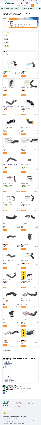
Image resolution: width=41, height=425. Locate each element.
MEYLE (6, 42)
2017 (26, 24)
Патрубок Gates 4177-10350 (8, 260)
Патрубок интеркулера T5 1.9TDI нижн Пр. (28, 125)
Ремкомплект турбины (7, 54)
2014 (20, 24)
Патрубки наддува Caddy (7, 363)
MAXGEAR (6, 39)
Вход (37, 0)
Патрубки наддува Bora (7, 362)
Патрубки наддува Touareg (8, 378)
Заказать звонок (18, 405)
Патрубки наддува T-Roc (7, 376)
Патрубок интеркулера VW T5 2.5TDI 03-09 (10, 164)
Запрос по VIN (17, 406)
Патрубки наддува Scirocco (8, 373)
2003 (11, 26)
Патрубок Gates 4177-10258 (26, 183)
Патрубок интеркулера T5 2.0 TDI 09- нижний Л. (29, 107)
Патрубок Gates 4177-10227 (26, 164)
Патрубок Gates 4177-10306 (8, 279)
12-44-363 (23, 2)
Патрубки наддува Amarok (7, 361)
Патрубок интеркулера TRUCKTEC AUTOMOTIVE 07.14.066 (29, 88)
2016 (24, 24)
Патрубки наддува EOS (7, 366)
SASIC (6, 43)
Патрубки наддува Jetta (7, 368)
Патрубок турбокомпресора (26, 202)
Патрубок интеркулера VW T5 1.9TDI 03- (10, 337)
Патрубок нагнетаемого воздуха (27, 279)
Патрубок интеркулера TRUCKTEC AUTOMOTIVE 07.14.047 (11, 145)
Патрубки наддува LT (7, 369)
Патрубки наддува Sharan (7, 375)
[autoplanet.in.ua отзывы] (6, 413)
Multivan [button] (27, 18)
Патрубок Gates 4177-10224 (8, 183)
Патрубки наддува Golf (7, 367)
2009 (24, 26)
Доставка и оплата (26, 0)
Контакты (33, 0)
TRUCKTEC (6, 45)
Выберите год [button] (13, 18)
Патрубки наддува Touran (7, 379)
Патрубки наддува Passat (7, 370)
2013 (18, 24)
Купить (5, 76)
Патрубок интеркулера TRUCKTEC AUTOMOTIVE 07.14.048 (11, 107)
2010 (11, 24)
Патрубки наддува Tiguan (7, 377)
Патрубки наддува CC (7, 364)
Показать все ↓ (6, 48)
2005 (15, 26)
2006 (18, 26)
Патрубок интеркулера (25, 298)
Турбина (4, 55)
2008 (22, 26)
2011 (13, 24)
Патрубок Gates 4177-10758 (8, 202)
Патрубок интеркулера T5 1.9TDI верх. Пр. (10, 125)
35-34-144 (23, 3)
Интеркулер (5, 53)
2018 (29, 24)
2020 (11, 22)
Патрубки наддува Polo (7, 372)
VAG (6, 46)
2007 (20, 26)
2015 (22, 24)
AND (6, 32)
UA (4, 0)
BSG (5, 35)
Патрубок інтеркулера (25, 241)
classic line (6, 36)
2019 (31, 24)
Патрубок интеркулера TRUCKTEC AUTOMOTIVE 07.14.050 (11, 88)
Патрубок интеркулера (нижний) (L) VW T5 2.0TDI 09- (28, 68)
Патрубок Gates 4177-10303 (26, 221)
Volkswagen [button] (20, 18)
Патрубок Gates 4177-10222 (26, 260)
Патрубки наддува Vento (7, 381)
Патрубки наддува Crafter (7, 365)
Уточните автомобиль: (5, 19)
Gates (6, 38)
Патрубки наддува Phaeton (8, 371)
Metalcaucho (6, 41)
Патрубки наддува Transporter (8, 380)
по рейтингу (10, 58)
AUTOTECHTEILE (7, 34)
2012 (15, 24)
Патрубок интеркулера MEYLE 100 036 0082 (10, 68)
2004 (13, 26)
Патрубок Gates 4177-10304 (8, 241)
